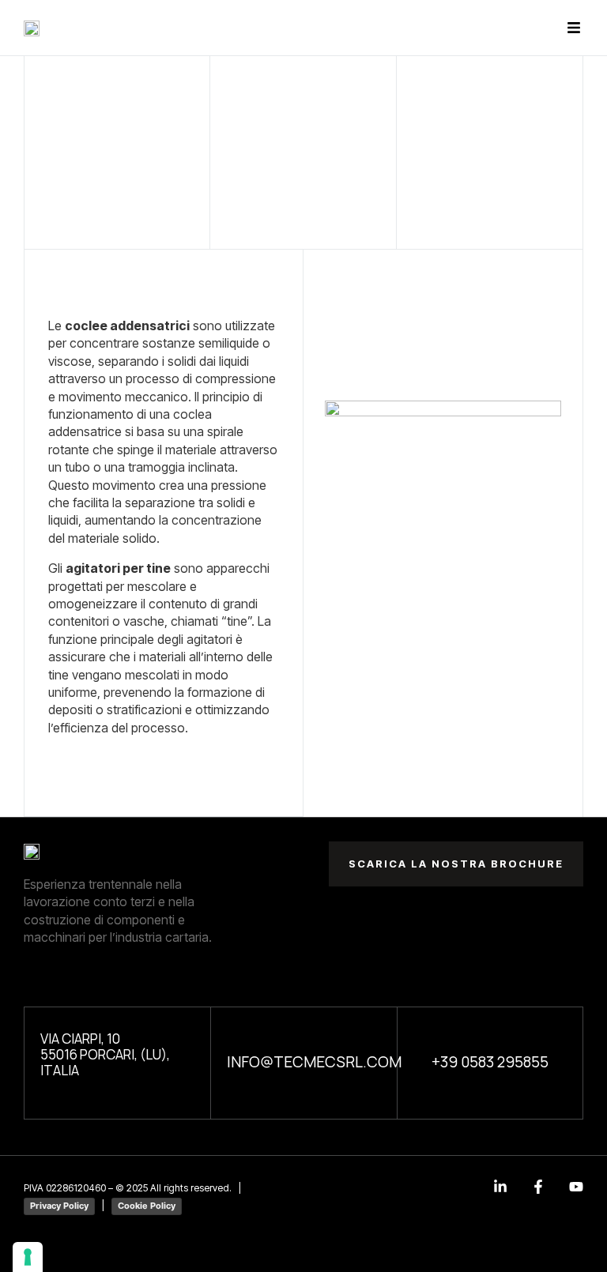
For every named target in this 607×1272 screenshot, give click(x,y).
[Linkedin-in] (500, 1187)
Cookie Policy (146, 1205)
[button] (573, 28)
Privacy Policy (59, 1205)
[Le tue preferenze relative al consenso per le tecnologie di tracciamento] (28, 1257)
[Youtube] (576, 1187)
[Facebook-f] (538, 1187)
